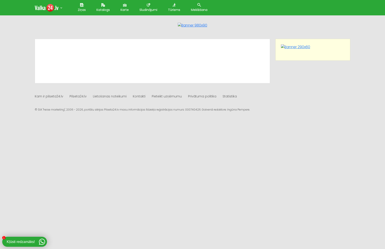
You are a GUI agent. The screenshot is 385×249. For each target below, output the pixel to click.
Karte (125, 10)
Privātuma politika (202, 96)
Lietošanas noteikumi (110, 96)
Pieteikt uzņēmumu (167, 96)
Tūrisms (174, 10)
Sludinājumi (148, 10)
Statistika (230, 96)
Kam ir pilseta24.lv (49, 96)
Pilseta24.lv (78, 96)
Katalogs (103, 10)
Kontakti (139, 96)
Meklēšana (199, 10)
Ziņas (82, 10)
